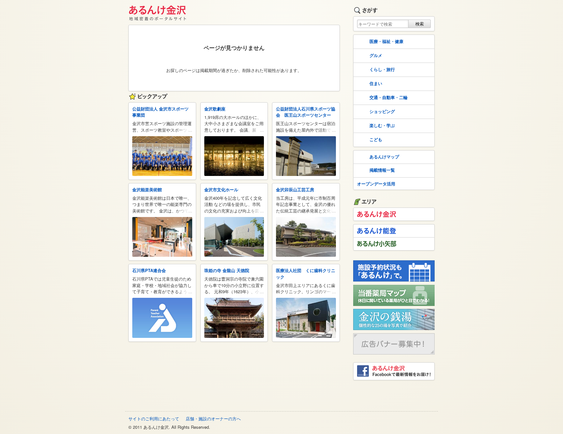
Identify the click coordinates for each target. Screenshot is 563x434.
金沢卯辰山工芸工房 (295, 189)
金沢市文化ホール (221, 189)
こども (375, 139)
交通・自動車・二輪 (388, 97)
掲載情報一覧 (382, 170)
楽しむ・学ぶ (382, 125)
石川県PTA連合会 (149, 270)
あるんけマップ (384, 156)
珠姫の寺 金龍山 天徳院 (226, 270)
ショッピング (382, 111)
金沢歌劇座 (214, 109)
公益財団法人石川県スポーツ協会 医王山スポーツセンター (305, 112)
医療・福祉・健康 (386, 41)
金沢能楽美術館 (147, 189)
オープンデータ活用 (376, 184)
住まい (375, 83)
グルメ (375, 55)
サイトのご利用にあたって (153, 418)
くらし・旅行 (382, 69)
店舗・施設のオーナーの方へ (213, 418)
